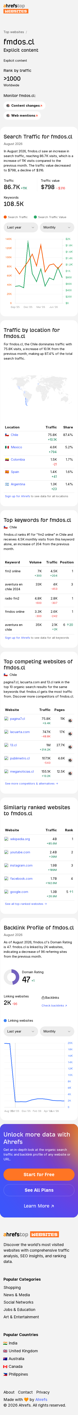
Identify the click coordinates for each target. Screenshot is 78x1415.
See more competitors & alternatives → (31, 783)
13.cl (13, 745)
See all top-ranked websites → (26, 903)
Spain (15, 472)
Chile (14, 435)
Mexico (16, 447)
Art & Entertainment (21, 1317)
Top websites (13, 32)
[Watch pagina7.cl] (70, 721)
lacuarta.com (20, 732)
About (9, 1392)
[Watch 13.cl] (70, 747)
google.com (19, 892)
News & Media (16, 1295)
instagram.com (21, 865)
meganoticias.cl (22, 771)
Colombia (18, 459)
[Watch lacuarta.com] (70, 734)
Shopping (12, 1287)
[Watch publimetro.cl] (70, 760)
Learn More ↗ (39, 1205)
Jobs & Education (19, 1309)
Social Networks (18, 1302)
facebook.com (21, 878)
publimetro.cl (20, 758)
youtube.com (20, 852)
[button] (15, 1075)
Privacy (43, 1392)
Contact (25, 1392)
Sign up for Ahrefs (17, 496)
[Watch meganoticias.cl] (70, 773)
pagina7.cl (17, 719)
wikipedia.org (20, 839)
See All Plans (39, 1190)
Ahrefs (41, 1399)
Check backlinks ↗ (54, 1005)
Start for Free (39, 1174)
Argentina (18, 484)
